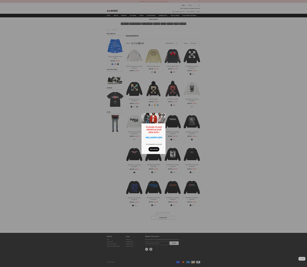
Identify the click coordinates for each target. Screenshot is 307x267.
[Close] (163, 115)
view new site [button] (154, 149)
